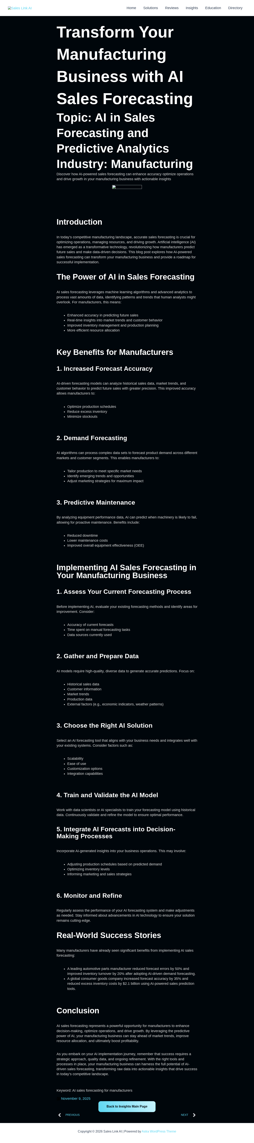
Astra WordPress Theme (159, 1131)
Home (131, 8)
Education (213, 8)
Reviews (172, 8)
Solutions (150, 8)
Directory (235, 8)
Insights (192, 8)
